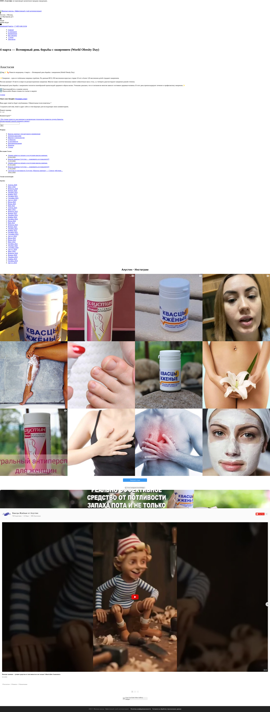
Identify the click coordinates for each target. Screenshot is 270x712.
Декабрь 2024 (13, 215)
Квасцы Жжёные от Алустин (25, 513)
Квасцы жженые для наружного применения (24, 134)
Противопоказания (15, 143)
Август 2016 (12, 263)
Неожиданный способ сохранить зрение (14, 121)
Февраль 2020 (13, 253)
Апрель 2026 (12, 185)
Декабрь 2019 (13, 257)
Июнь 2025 (12, 204)
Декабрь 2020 (13, 246)
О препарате (12, 32)
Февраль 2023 (13, 225)
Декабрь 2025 (13, 192)
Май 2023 (11, 223)
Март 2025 (12, 209)
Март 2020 (12, 251)
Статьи (10, 37)
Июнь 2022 (12, 240)
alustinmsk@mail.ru (6, 26)
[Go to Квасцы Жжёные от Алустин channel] (6, 514)
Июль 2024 (12, 221)
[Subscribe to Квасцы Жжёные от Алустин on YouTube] (262, 514)
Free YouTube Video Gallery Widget (134, 698)
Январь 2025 (12, 213)
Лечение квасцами (14, 136)
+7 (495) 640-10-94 (20, 26)
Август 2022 (12, 236)
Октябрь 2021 (13, 244)
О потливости (13, 141)
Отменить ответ (21, 99)
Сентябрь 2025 (13, 198)
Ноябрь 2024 (12, 217)
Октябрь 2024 (13, 219)
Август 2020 (12, 249)
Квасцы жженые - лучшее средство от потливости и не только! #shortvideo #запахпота (31, 674)
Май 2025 (11, 206)
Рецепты (11, 145)
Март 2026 (12, 187)
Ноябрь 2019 (12, 259)
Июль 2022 (12, 238)
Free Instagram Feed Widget (135, 487)
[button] (2, 604)
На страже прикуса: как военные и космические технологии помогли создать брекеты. (32, 119)
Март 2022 (12, 242)
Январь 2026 (12, 190)
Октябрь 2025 (13, 196)
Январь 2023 (12, 227)
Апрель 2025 (12, 208)
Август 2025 (12, 200)
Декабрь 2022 (13, 228)
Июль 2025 (12, 202)
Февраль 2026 (13, 189)
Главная (11, 30)
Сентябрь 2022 (13, 234)
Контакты (11, 39)
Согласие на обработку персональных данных (166, 709)
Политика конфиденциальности (141, 709)
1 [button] (132, 691)
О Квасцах (12, 139)
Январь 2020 (12, 255)
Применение (12, 34)
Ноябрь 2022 (12, 230)
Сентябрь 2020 (13, 247)
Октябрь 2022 (13, 232)
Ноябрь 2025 (12, 194)
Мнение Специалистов (16, 138)
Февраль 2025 (13, 211)
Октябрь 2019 (13, 261)
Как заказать (12, 35)
